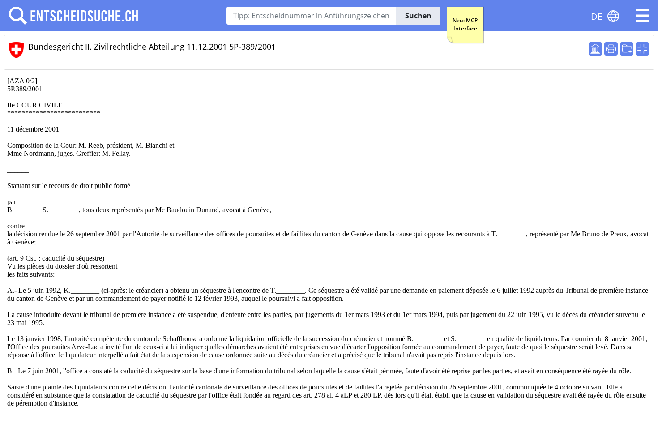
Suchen (418, 16)
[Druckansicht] (611, 49)
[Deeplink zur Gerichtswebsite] (595, 49)
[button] (642, 15)
